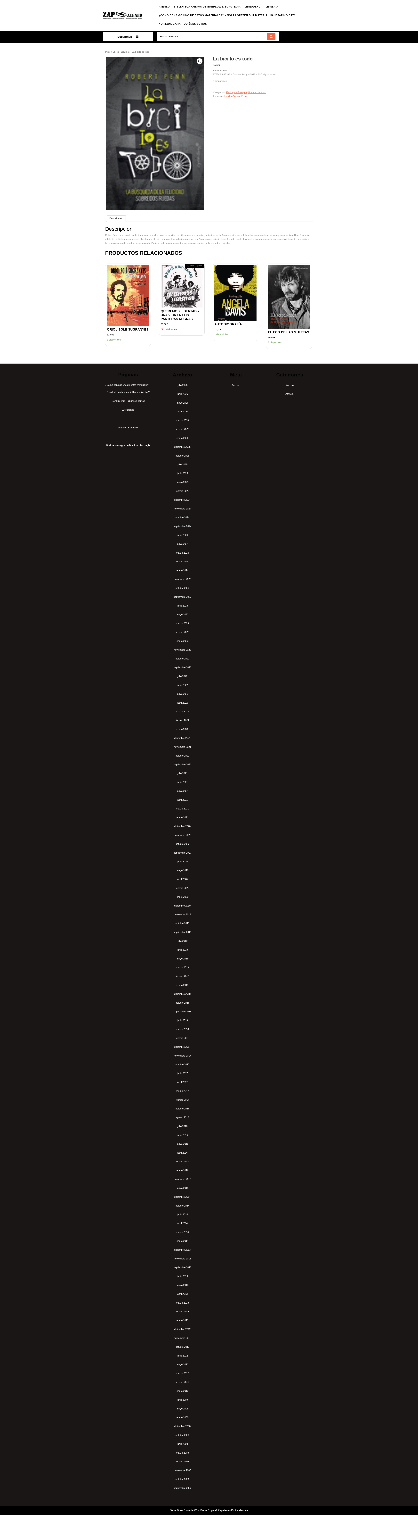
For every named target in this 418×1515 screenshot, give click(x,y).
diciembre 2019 (182, 905)
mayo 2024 (182, 543)
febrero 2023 (182, 632)
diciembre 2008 (182, 1426)
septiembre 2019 (182, 932)
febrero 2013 (182, 1311)
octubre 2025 (182, 455)
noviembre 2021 (182, 746)
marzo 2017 (182, 1091)
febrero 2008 (182, 1461)
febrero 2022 (182, 720)
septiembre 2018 (182, 1011)
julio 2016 (182, 1126)
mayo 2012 (182, 1364)
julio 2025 (182, 464)
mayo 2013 (182, 1285)
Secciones (124, 36)
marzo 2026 (182, 420)
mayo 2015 (182, 1188)
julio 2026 (182, 385)
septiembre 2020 (182, 852)
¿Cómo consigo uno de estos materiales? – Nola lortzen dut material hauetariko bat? (227, 15)
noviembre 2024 (182, 508)
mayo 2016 (182, 1143)
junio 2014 (182, 1214)
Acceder (236, 385)
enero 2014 (182, 1241)
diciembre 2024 (182, 499)
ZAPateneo (128, 409)
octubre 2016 (182, 1108)
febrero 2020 (182, 888)
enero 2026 (182, 438)
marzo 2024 (182, 552)
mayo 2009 (182, 1408)
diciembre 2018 (182, 993)
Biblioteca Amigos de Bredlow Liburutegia (207, 6)
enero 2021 (182, 817)
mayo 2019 (182, 958)
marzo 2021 (182, 808)
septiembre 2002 (182, 1488)
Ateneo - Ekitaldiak (128, 427)
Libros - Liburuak (121, 52)
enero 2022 (182, 729)
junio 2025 (182, 473)
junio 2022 (182, 685)
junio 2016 (182, 1135)
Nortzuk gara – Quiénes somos (183, 23)
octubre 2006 (182, 1479)
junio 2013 (182, 1276)
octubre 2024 (182, 517)
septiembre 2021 (182, 764)
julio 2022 (182, 676)
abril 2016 (182, 1152)
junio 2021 (182, 782)
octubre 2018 (182, 1002)
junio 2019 (182, 949)
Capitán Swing (232, 96)
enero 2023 (182, 641)
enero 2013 (182, 1320)
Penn (244, 96)
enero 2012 (182, 1391)
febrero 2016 (182, 1161)
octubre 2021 (182, 755)
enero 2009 (182, 1417)
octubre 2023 (182, 588)
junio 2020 (182, 861)
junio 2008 (182, 1443)
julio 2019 (182, 941)
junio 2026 (182, 393)
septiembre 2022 (182, 667)
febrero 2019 (182, 976)
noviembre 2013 (182, 1258)
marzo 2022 (182, 711)
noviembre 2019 (182, 914)
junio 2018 (182, 1020)
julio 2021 (182, 773)
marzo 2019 (182, 967)
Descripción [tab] (116, 218)
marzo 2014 (182, 1232)
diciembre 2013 (182, 1249)
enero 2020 (182, 896)
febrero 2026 (182, 429)
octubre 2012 (182, 1346)
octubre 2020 (182, 843)
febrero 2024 (182, 561)
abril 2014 (182, 1223)
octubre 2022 (182, 658)
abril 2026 (182, 411)
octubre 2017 (182, 1064)
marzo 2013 (182, 1302)
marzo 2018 (182, 1029)
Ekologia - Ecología (236, 92)
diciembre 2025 (182, 446)
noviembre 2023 (182, 579)
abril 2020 (182, 879)
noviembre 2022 (182, 649)
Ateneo (164, 6)
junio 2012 (182, 1355)
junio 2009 (182, 1399)
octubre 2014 (182, 1205)
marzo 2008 (182, 1452)
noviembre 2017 (182, 1055)
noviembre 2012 (182, 1338)
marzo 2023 (182, 623)
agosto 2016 (182, 1117)
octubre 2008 (182, 1435)
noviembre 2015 (182, 1179)
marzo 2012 (182, 1373)
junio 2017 (182, 1073)
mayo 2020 (182, 870)
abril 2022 (182, 702)
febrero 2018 (182, 1038)
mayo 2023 (182, 614)
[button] (199, 61)
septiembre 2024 (182, 526)
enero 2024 (182, 570)
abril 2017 (182, 1082)
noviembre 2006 (182, 1470)
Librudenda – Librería (261, 6)
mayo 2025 (182, 482)
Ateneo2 (289, 393)
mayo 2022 (182, 693)
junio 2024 (182, 535)
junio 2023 (182, 605)
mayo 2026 (182, 402)
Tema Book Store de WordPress (188, 1510)
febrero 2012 (182, 1382)
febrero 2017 (182, 1099)
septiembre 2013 (182, 1267)
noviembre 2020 (182, 835)
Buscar (271, 36)
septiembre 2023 (182, 596)
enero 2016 (182, 1170)
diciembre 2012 (182, 1329)
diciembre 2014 (182, 1196)
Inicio (108, 52)
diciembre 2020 (182, 826)
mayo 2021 (182, 791)
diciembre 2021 (182, 738)
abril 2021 (182, 799)
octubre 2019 (182, 923)
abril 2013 (182, 1293)
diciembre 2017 (182, 1046)
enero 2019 (182, 985)
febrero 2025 (182, 491)
